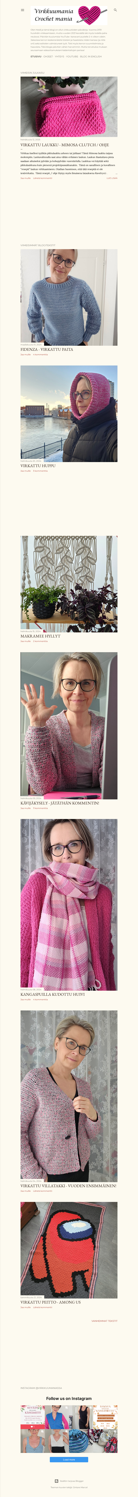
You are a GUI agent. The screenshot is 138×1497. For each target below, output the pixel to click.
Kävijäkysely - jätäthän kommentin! (60, 803)
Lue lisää (112, 178)
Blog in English (91, 56)
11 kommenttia (40, 808)
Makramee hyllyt (40, 636)
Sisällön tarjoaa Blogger (72, 1481)
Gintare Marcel (80, 1487)
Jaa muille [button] (26, 178)
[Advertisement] (69, 211)
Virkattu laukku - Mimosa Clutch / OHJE (65, 144)
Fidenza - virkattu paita (47, 349)
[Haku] (115, 9)
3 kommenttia (40, 471)
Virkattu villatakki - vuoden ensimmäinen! (68, 1185)
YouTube (72, 56)
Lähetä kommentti (42, 178)
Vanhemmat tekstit (104, 1320)
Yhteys (59, 56)
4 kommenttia (40, 354)
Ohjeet (48, 56)
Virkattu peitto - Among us (51, 1302)
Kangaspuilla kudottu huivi (53, 994)
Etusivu (36, 56)
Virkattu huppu (38, 465)
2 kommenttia (40, 641)
